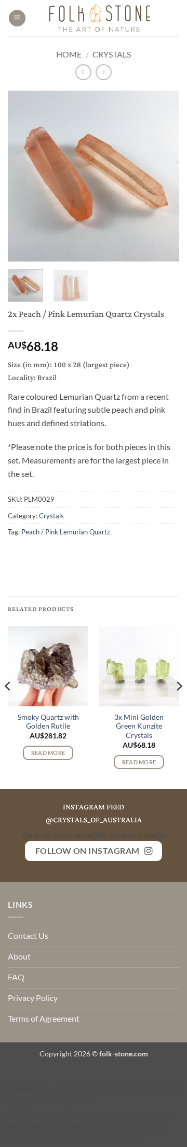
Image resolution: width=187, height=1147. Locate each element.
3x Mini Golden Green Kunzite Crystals (139, 726)
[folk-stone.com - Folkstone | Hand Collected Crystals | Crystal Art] (100, 18)
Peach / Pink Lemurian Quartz (65, 532)
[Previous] (24, 176)
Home (69, 54)
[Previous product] (104, 72)
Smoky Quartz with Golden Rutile (48, 722)
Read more (48, 752)
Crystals (111, 54)
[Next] (162, 176)
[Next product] (83, 72)
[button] (17, 18)
